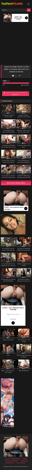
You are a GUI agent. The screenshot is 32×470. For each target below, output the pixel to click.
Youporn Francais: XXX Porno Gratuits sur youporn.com (16, 93)
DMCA (25, 459)
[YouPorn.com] (13, 4)
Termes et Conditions (11, 461)
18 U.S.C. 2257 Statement (12, 459)
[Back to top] (27, 465)
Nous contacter (21, 462)
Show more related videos (16, 183)
